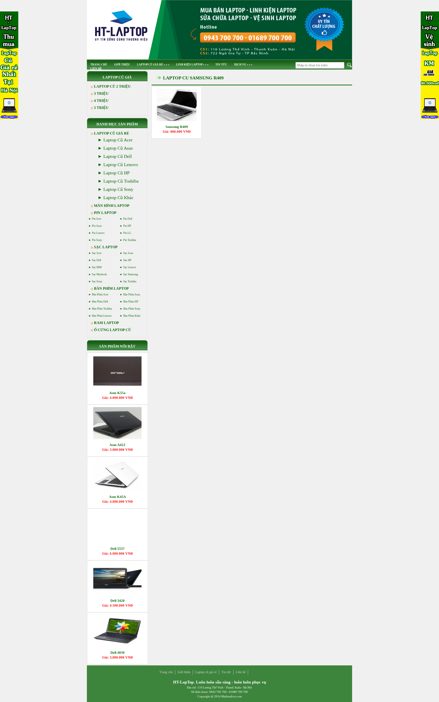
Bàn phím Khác (131, 315)
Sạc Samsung (130, 274)
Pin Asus (97, 225)
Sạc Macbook (99, 274)
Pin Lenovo (98, 233)
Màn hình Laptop (111, 206)
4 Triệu (101, 101)
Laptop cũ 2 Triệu (112, 86)
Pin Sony (97, 240)
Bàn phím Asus (131, 294)
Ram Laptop (106, 323)
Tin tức (221, 64)
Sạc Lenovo (129, 267)
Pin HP (127, 225)
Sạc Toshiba (129, 281)
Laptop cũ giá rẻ (153, 64)
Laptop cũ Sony (118, 189)
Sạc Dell (96, 260)
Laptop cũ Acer (118, 139)
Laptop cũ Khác (118, 197)
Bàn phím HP (130, 301)
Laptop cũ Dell (117, 156)
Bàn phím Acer (100, 294)
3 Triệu (101, 93)
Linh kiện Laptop (192, 64)
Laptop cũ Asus (118, 148)
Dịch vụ (243, 64)
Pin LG (127, 233)
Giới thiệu (122, 64)
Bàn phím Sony (131, 308)
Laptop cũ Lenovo (120, 164)
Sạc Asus (128, 253)
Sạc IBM (97, 267)
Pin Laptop (105, 213)
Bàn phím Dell (100, 301)
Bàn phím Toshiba (102, 308)
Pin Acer (96, 218)
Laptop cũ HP (116, 172)
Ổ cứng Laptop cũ (112, 330)
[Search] (348, 65)
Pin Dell (127, 218)
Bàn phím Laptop (111, 288)
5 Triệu (101, 108)
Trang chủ (166, 672)
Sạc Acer (97, 253)
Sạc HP (127, 260)
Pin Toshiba (129, 240)
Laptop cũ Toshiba (121, 181)
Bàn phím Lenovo (102, 315)
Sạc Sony (97, 281)
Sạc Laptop (106, 247)
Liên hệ (96, 68)
